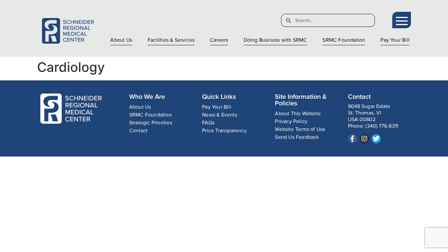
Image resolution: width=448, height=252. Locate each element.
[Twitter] (376, 138)
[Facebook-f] (352, 138)
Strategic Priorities (150, 123)
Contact (138, 131)
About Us (121, 40)
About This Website (298, 114)
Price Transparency (224, 131)
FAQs (208, 123)
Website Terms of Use (300, 129)
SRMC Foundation (343, 40)
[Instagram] (364, 138)
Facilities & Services (171, 40)
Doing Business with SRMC (275, 40)
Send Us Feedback (297, 137)
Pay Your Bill (395, 40)
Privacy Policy (291, 121)
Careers (219, 40)
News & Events (219, 115)
